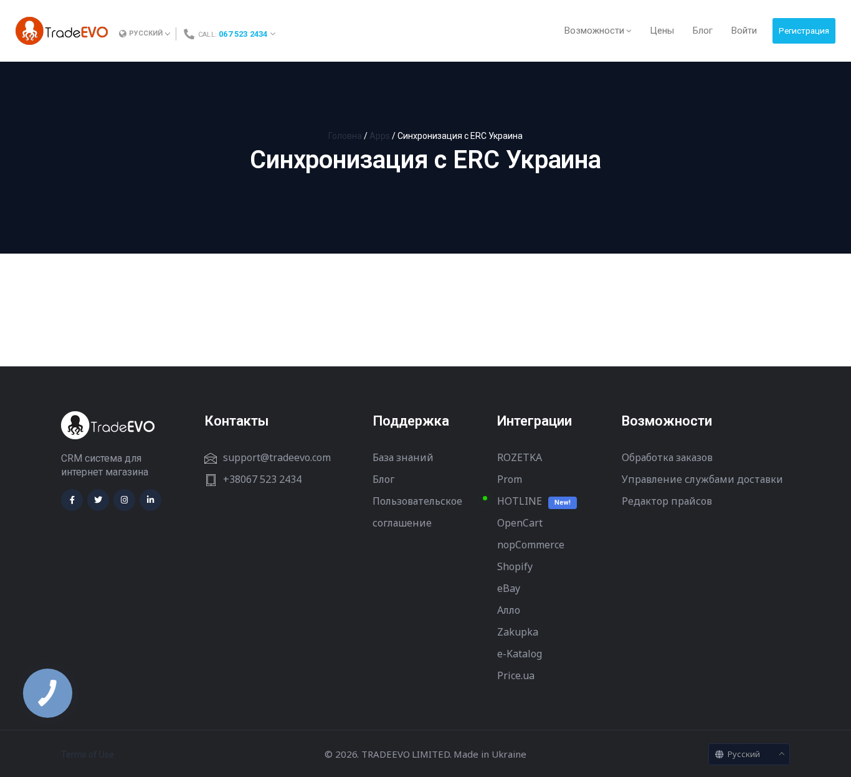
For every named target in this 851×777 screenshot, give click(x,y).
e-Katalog (519, 653)
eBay (508, 588)
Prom (509, 479)
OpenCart (520, 523)
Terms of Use (87, 755)
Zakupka (517, 632)
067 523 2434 (243, 34)
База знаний (403, 457)
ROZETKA (519, 457)
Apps (379, 136)
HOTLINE (519, 501)
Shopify (515, 566)
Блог (383, 479)
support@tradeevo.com (277, 457)
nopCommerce (530, 544)
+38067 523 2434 (262, 479)
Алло (508, 610)
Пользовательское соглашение (417, 512)
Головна (345, 136)
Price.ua (516, 675)
